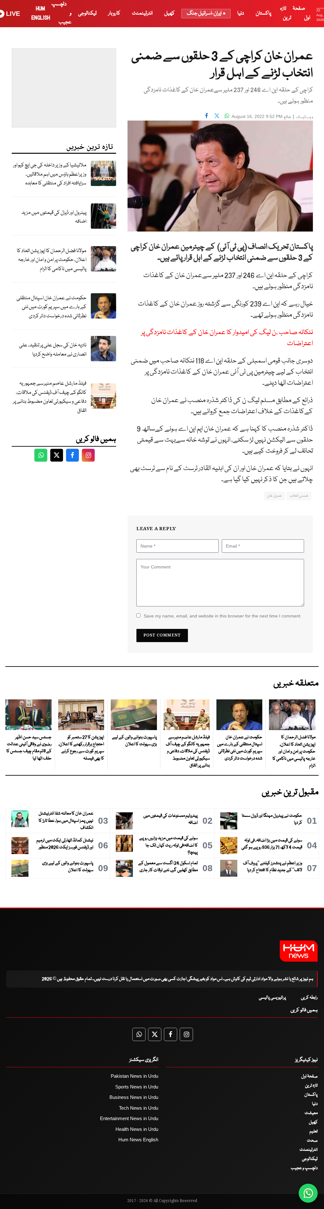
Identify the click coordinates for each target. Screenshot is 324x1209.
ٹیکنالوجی (87, 13)
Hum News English (138, 1139)
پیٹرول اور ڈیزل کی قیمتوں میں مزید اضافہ (54, 217)
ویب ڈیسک (304, 117)
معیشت (311, 1113)
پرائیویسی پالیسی (272, 997)
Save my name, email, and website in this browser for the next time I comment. (223, 615)
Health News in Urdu (136, 1129)
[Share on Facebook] (206, 116)
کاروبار (114, 13)
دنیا (240, 13)
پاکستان (263, 13)
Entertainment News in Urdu (129, 1118)
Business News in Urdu (133, 1097)
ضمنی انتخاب (299, 496)
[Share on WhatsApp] (227, 116)
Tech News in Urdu (138, 1108)
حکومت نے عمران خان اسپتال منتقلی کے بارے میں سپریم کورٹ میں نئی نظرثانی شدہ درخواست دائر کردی (51, 307)
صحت (312, 1140)
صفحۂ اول (309, 1076)
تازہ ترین (311, 1085)
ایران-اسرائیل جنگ (204, 13)
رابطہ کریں (309, 997)
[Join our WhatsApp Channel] (308, 1193)
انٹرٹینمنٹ (142, 13)
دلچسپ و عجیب (304, 1168)
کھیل (169, 13)
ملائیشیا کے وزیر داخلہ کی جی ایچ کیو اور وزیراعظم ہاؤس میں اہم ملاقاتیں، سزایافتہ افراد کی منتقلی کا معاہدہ (49, 174)
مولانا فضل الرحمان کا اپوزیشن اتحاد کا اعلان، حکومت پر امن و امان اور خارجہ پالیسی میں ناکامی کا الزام (51, 260)
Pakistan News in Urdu (134, 1076)
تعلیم (313, 1131)
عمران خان (274, 496)
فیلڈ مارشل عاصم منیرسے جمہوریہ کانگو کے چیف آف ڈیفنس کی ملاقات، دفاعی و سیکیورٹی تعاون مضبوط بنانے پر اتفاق (49, 397)
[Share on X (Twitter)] (216, 116)
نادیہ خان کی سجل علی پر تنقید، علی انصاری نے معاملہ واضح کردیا (52, 349)
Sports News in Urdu (136, 1086)
